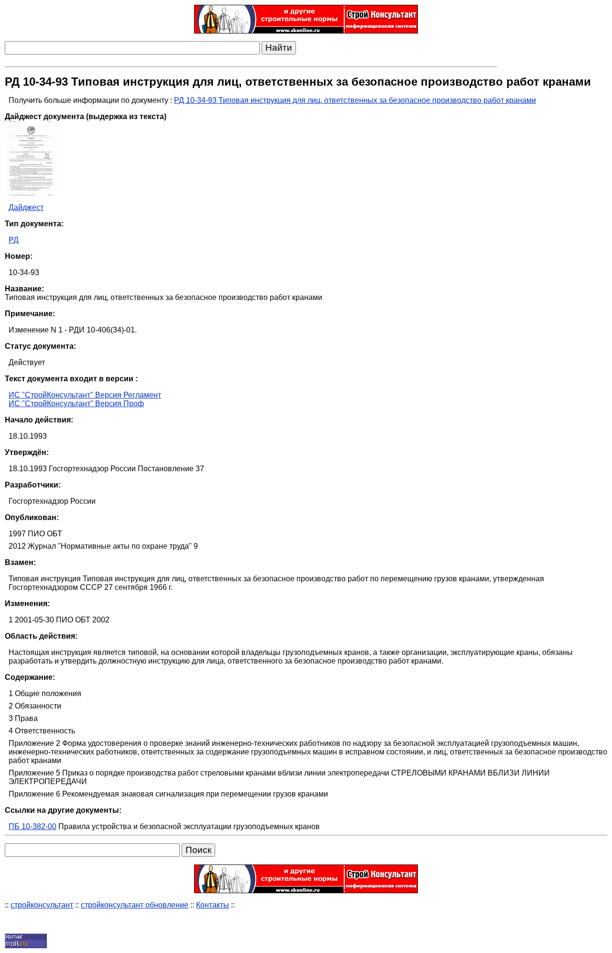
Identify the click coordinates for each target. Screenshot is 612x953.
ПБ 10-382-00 (32, 826)
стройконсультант (42, 905)
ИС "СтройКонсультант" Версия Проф (76, 403)
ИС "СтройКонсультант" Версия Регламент (85, 395)
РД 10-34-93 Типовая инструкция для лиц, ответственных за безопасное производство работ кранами (355, 100)
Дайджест (26, 207)
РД (14, 240)
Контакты (212, 905)
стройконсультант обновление (134, 905)
